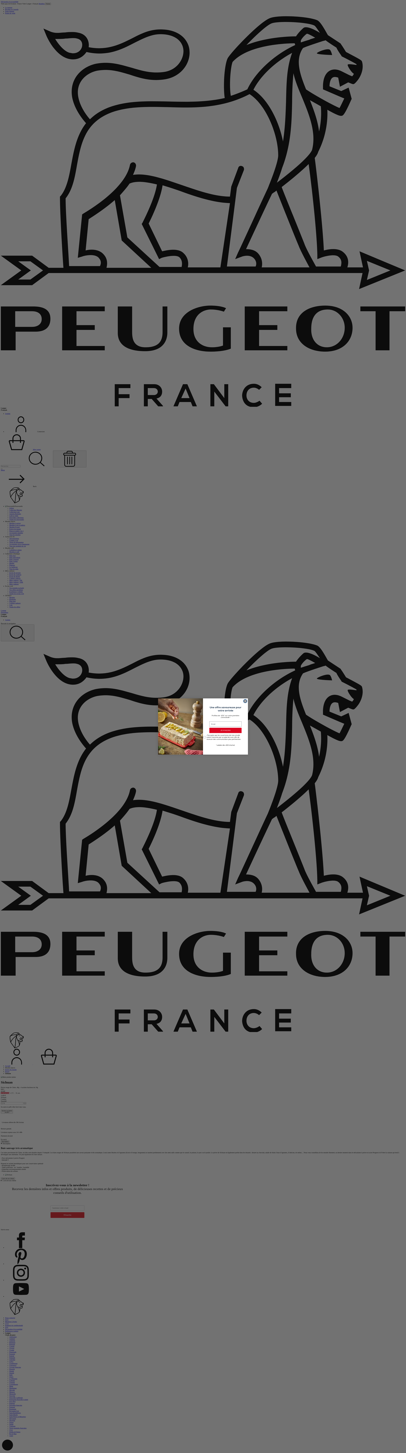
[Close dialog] (245, 701)
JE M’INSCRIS (225, 730)
